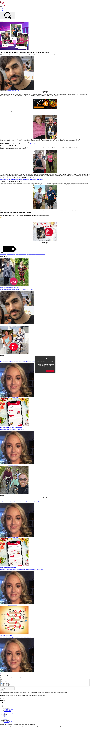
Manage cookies (40, 370)
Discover (3, 10)
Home (5, 715)
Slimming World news (32, 254)
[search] (7, 15)
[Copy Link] (45, 92)
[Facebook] (43, 92)
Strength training (4, 218)
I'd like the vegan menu (5, 685)
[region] (45, 364)
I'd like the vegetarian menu (6, 684)
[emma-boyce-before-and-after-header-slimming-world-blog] (45, 272)
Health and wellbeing (3, 254)
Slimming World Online (7, 711)
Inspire (3, 9)
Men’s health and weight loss (11, 254)
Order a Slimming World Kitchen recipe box (10, 713)
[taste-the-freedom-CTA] (45, 104)
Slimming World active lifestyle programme (22, 254)
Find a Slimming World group (8, 709)
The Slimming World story (8, 721)
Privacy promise (6, 722)
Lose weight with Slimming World (5, 19)
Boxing (3, 220)
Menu (1, 6)
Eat (2, 8)
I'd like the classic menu (5, 683)
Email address (3, 681)
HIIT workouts (4, 219)
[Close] (54, 357)
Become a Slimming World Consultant (10, 712)
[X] (46, 92)
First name (2, 679)
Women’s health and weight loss (40, 254)
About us (5, 719)
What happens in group (7, 710)
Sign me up (2, 690)
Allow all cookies (50, 370)
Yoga (2, 217)
